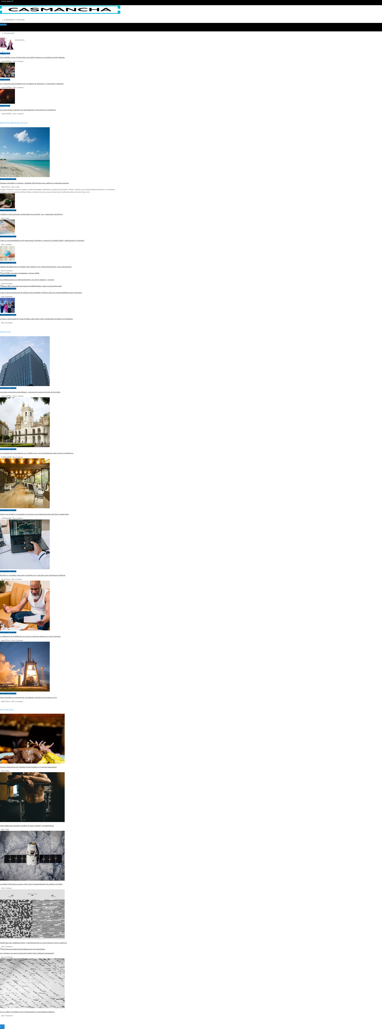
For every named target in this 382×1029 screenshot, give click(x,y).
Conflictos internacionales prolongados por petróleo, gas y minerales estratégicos (31, 214)
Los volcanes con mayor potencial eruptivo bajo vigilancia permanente (27, 953)
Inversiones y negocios (8, 388)
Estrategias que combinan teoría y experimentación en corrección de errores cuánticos (33, 943)
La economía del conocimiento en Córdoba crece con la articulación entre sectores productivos (36, 453)
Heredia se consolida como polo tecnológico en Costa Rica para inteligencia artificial (32, 575)
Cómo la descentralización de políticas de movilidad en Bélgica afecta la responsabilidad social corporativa (41, 292)
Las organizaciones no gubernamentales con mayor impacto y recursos (27, 280)
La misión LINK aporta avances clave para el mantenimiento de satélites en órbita (31, 884)
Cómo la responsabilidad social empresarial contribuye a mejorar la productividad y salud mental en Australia (42, 240)
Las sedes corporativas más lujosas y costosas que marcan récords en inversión (30, 392)
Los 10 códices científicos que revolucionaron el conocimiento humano (27, 1012)
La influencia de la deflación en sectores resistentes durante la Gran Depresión (30, 636)
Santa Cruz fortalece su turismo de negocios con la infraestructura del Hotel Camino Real (34, 514)
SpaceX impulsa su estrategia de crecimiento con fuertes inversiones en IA (28, 697)
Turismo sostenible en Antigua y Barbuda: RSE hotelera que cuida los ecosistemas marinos (34, 183)
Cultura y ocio (5, 53)
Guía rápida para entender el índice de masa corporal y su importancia (27, 826)
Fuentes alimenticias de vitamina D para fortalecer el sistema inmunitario (28, 767)
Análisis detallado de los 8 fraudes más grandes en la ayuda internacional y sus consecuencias (36, 267)
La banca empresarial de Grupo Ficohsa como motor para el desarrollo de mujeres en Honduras (36, 319)
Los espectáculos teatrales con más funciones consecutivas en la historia (28, 110)
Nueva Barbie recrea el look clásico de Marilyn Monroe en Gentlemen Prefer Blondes (32, 57)
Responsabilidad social (8, 179)
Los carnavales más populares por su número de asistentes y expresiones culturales (32, 84)
